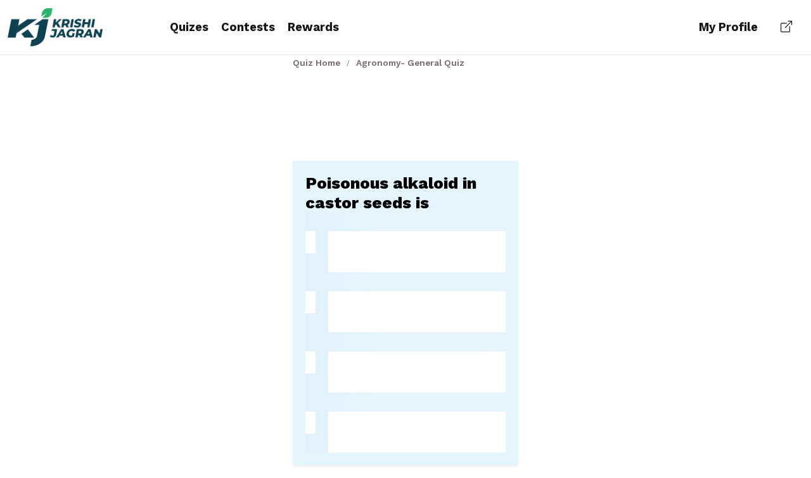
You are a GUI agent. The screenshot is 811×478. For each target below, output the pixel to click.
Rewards (313, 27)
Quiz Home (316, 63)
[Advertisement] (405, 112)
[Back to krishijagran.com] (786, 27)
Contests (248, 27)
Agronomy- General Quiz (410, 63)
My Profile (728, 27)
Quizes (189, 27)
